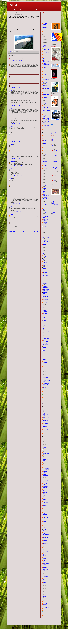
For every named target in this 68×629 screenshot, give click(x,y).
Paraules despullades (46, 433)
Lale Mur (12, 214)
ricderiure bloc (45, 397)
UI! (43, 181)
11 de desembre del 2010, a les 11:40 (16, 165)
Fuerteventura (54, 206)
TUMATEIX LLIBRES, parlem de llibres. (46, 114)
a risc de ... (44, 263)
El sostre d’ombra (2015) (46, 338)
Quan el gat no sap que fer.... (56, 164)
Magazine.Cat (45, 505)
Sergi (11, 184)
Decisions (44, 192)
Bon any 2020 (45, 154)
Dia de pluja (44, 499)
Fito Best (44, 334)
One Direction (44, 472)
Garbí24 (13, 52)
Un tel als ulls (45, 483)
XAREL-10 (44, 34)
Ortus (43, 259)
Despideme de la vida (46, 195)
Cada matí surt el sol (45, 476)
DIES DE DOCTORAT (46, 455)
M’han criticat (55, 166)
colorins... (44, 561)
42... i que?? (45, 508)
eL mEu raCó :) (45, 540)
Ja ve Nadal (44, 212)
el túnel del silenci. (45, 373)
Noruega (53, 205)
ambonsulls (45, 394)
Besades (44, 521)
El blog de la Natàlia (46, 121)
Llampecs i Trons (45, 265)
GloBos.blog (45, 97)
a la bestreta (45, 77)
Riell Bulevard (45, 439)
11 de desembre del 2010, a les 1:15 (16, 129)
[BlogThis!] (14, 51)
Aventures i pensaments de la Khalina (45, 475)
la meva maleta (45, 51)
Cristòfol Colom (45, 596)
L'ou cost (44, 582)
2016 (53, 141)
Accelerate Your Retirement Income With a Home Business (46, 527)
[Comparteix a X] (15, 51)
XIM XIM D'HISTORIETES (45, 420)
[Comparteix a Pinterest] (17, 51)
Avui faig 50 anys (45, 311)
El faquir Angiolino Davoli (46, 49)
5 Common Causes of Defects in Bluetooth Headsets (46, 459)
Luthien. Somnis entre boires (45, 479)
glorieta (44, 317)
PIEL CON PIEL (45, 615)
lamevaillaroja (45, 529)
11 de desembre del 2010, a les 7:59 (16, 141)
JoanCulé (44, 572)
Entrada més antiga (36, 231)
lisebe (12, 90)
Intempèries (44, 175)
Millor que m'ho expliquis (45, 568)
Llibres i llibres (45, 328)
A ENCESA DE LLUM (46, 409)
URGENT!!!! (44, 580)
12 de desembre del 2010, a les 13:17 (16, 211)
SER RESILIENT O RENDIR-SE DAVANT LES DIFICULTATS (46, 534)
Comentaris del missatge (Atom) (18, 233)
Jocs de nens (45, 464)
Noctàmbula (45, 391)
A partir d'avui (44, 188)
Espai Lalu (44, 611)
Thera (44, 610)
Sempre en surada (46, 239)
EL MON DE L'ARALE (46, 517)
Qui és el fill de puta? (56, 168)
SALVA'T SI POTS (45, 366)
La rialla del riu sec (46, 417)
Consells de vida (45, 283)
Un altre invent (45, 168)
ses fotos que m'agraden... (45, 223)
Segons (44, 427)
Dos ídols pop (45, 82)
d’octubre (54, 172)
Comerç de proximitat (46, 331)
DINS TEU (44, 226)
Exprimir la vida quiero (46, 287)
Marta (44, 194)
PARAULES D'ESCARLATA (45, 178)
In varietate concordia (44, 191)
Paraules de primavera (45, 310)
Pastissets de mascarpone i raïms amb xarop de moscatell (46, 162)
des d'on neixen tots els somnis (46, 590)
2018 (53, 139)
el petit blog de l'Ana (46, 603)
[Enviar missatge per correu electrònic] (12, 51)
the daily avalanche (46, 81)
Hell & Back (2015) (45, 344)
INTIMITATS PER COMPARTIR (45, 613)
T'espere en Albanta (46, 135)
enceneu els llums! (46, 255)
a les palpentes (45, 443)
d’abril (54, 180)
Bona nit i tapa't (45, 132)
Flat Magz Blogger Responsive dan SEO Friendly (46, 414)
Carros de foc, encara (46, 61)
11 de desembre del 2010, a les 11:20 (16, 158)
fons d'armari (45, 150)
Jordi (11, 178)
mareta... (44, 560)
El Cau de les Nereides (45, 302)
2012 (43, 340)
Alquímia (44, 436)
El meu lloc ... (45, 86)
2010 (53, 149)
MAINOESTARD (45, 537)
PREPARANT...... (45, 95)
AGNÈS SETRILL (45, 604)
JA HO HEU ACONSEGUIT (45, 262)
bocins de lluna (45, 296)
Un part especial (45, 487)
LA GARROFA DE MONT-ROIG (45, 512)
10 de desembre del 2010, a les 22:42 (16, 60)
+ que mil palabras (46, 563)
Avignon (53, 201)
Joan (52, 123)
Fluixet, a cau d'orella (46, 452)
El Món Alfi (44, 320)
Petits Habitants (45, 489)
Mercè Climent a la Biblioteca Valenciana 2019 (46, 200)
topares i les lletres (46, 129)
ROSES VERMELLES (46, 118)
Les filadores (44, 157)
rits (11, 221)
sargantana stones (46, 94)
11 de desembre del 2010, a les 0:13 (16, 87)
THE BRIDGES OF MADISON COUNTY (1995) (45, 570)
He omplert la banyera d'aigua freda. (45, 493)
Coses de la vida (45, 449)
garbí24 (13, 5)
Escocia (53, 203)
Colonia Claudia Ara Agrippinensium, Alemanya (45, 359)
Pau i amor (44, 370)
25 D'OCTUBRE (45, 256)
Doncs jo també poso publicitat (56, 159)
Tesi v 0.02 (44, 303)
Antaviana (44, 67)
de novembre (55, 171)
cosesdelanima (45, 219)
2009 (53, 185)
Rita (11, 168)
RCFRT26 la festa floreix (46, 52)
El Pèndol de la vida (45, 341)
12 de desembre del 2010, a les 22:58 (16, 227)
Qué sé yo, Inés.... (45, 608)
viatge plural (45, 272)
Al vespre (44, 557)
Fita (43, 60)
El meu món (45, 498)
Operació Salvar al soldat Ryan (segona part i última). (46, 495)
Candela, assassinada (45, 286)
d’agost (54, 175)
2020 (53, 136)
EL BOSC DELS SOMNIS (45, 208)
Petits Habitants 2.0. (45, 490)
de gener (54, 184)
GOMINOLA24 (45, 471)
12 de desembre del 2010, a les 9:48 (16, 203)
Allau (43, 55)
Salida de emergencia (46, 406)
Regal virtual (44, 555)
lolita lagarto (13, 161)
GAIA (43, 532)
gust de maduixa (45, 462)
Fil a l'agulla (45, 525)
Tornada (44, 307)
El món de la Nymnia (46, 383)
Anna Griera (45, 601)
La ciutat (44, 465)
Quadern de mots (45, 403)
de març (54, 181)
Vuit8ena (44, 143)
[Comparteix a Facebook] (16, 51)
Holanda (53, 211)
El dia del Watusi (45, 38)
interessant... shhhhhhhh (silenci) (46, 369)
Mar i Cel (44, 140)
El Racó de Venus (45, 258)
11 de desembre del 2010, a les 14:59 (16, 175)
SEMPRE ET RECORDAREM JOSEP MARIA (46, 514)
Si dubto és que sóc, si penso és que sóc (46, 153)
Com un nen (55, 167)
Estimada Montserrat (45, 290)
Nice (52, 213)
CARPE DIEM (45, 165)
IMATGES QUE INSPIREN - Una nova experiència (46, 205)
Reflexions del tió (55, 154)
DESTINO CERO (45, 209)
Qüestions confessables (45, 575)
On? (53, 151)
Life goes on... (45, 548)
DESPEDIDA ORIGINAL (46, 551)
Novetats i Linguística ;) (46, 453)
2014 (53, 144)
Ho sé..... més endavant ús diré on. (56, 162)
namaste (44, 547)
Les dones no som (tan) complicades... (46, 282)
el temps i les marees (46, 237)
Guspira (12, 206)
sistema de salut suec (46, 279)
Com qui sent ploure (46, 400)
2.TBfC (44, 530)
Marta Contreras (13, 149)
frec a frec (44, 587)
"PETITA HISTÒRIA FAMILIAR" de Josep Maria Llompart (45, 99)
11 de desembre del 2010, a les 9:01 (16, 146)
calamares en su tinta (46, 110)
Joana (12, 144)
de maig (54, 179)
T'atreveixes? (44, 558)
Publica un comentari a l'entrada (14, 229)
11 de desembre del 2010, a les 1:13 (16, 105)
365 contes (44, 387)
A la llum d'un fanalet (46, 289)
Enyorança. (44, 249)
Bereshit (44, 48)
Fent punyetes (45, 379)
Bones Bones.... (55, 155)
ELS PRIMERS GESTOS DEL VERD (46, 198)
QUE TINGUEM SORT (46, 607)
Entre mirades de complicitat (45, 599)
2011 (53, 148)
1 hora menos (44, 593)
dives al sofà (44, 503)
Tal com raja (44, 141)
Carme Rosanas (13, 63)
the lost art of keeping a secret (45, 502)
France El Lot (54, 212)
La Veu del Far (45, 426)
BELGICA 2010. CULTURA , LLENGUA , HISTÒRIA (46, 584)
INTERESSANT (45, 506)
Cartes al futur (45, 313)
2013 (53, 145)
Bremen (53, 202)
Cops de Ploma (45, 275)
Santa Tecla (44, 244)
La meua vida (45, 343)
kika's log (44, 74)
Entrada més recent (12, 231)
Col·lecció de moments (45, 24)
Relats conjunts (45, 71)
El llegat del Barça (45, 576)
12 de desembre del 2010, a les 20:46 (16, 218)
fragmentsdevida (45, 423)
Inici (23, 231)
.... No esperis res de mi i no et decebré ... (46, 85)
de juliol (54, 176)
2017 (53, 140)
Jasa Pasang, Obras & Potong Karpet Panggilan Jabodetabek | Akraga (46, 79)
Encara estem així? (46, 147)
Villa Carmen (44, 220)
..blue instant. (45, 27)
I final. (44, 450)
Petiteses (44, 92)
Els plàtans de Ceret (45, 25)
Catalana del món (45, 299)
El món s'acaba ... (45, 54)
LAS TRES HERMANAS (46, 119)
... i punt (44, 484)
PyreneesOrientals (55, 204)
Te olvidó (44, 421)
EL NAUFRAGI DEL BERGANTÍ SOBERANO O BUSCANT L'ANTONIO (46, 241)
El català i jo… (45, 41)
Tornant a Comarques (46, 187)
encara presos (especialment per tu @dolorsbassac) (45, 216)
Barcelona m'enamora (46, 138)
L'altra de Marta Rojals (46, 424)
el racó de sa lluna (46, 31)
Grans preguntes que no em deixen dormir (46, 362)
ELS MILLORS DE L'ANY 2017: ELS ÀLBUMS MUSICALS (46, 246)
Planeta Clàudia (45, 486)
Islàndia (53, 200)
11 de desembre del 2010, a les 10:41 (16, 152)
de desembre (55, 150)
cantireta (44, 63)
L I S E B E (44, 467)
